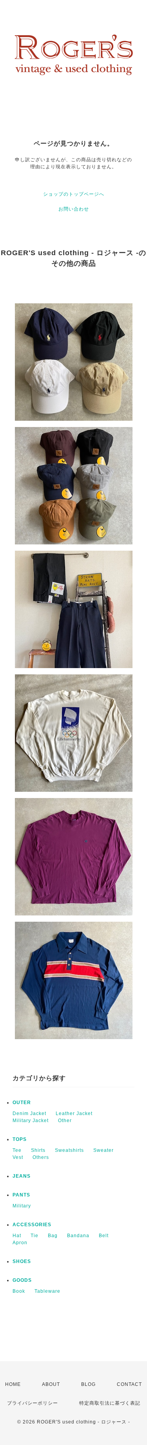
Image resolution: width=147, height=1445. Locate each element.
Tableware (47, 1291)
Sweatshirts (69, 1150)
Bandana (78, 1235)
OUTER (22, 1102)
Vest (18, 1157)
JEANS (22, 1176)
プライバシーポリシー (32, 1403)
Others (41, 1157)
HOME (13, 1384)
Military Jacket (31, 1120)
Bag (53, 1235)
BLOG (88, 1384)
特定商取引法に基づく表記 (109, 1403)
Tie (34, 1235)
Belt (104, 1235)
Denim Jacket (29, 1113)
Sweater (103, 1150)
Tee (17, 1150)
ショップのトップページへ (73, 194)
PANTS (21, 1195)
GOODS (22, 1280)
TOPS (20, 1139)
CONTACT (129, 1384)
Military (22, 1206)
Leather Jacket (74, 1113)
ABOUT (51, 1384)
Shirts (38, 1150)
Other (65, 1120)
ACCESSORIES (32, 1224)
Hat (17, 1235)
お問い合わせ (73, 209)
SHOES (22, 1261)
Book (19, 1291)
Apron (20, 1242)
